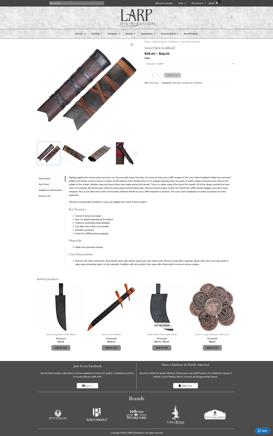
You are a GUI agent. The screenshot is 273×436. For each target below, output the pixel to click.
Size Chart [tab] (44, 184)
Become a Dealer (164, 3)
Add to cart (172, 75)
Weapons (112, 33)
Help (180, 3)
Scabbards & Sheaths (192, 83)
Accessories (147, 33)
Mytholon (173, 42)
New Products (191, 33)
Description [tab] (44, 178)
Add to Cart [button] (212, 347)
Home (147, 42)
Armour (79, 33)
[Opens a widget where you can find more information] (262, 431)
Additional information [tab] (50, 190)
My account (197, 3)
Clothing (95, 33)
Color (147, 58)
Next (136, 153)
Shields (129, 33)
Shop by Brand (168, 33)
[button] (131, 44)
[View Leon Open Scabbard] (48, 153)
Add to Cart (61, 347)
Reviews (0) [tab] (44, 196)
